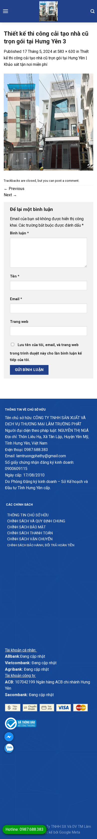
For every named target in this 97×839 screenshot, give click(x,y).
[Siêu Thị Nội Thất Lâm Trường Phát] (48, 11)
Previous (14, 188)
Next (10, 194)
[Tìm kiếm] (93, 11)
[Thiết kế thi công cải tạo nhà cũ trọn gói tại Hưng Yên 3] (48, 121)
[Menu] (5, 11)
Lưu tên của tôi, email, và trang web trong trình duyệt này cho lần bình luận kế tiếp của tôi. (46, 352)
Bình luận (19, 233)
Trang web (19, 322)
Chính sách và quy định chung (36, 521)
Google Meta (69, 832)
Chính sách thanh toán (30, 533)
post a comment (67, 181)
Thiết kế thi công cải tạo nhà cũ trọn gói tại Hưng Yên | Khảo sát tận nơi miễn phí (46, 58)
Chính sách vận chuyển (29, 539)
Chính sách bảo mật (26, 527)
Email (16, 299)
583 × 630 (66, 51)
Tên (14, 276)
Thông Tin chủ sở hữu (27, 515)
